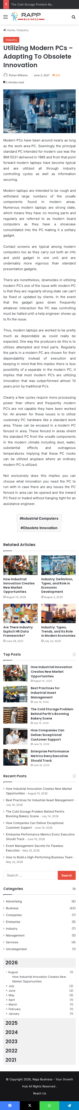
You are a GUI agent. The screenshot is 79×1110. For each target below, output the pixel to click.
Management (15, 935)
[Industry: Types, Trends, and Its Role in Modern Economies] (58, 613)
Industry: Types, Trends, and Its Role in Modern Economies (58, 631)
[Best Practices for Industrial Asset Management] (15, 694)
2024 (11, 1032)
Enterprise (13, 922)
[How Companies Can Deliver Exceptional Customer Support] (15, 736)
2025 (11, 1023)
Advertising (14, 901)
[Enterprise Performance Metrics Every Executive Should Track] (15, 757)
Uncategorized (16, 949)
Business (12, 908)
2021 (10, 1059)
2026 (11, 962)
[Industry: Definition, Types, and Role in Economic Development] (58, 565)
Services (12, 942)
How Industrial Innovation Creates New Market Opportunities (19, 585)
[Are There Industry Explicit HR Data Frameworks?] (20, 613)
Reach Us (39, 1093)
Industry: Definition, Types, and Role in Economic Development (57, 585)
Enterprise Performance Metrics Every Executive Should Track (50, 756)
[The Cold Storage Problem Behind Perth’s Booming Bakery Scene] (15, 715)
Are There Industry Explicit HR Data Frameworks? (18, 631)
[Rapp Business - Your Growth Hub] (28, 17)
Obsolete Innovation (40, 528)
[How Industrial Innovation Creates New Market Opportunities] (20, 565)
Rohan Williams (18, 75)
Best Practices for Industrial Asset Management (45, 693)
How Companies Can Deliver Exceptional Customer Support (47, 735)
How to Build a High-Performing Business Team (39, 857)
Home (10, 30)
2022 (11, 1050)
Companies (14, 915)
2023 (11, 1041)
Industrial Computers (40, 518)
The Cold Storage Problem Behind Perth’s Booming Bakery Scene (52, 714)
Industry (23, 30)
